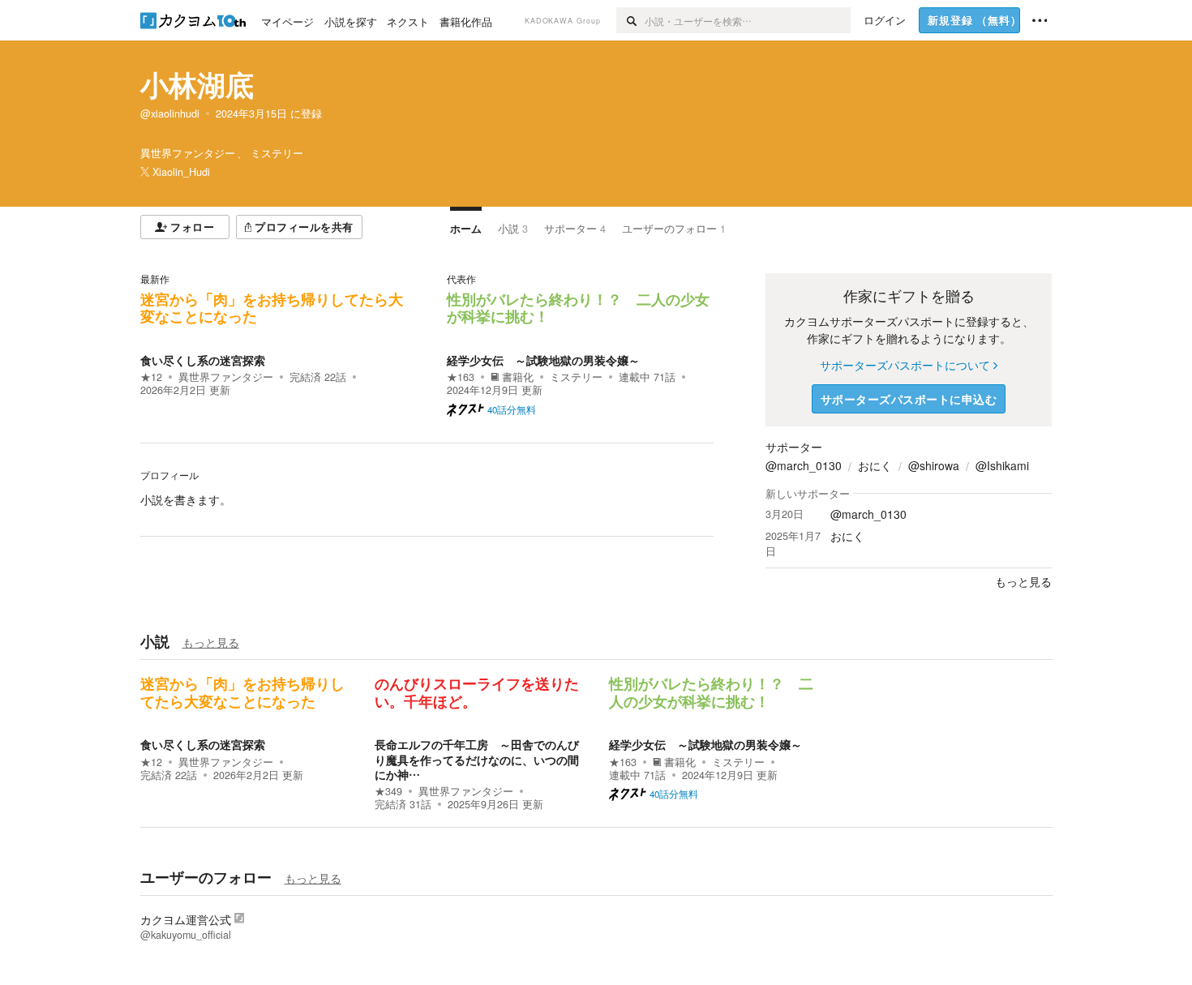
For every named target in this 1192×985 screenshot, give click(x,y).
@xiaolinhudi (169, 113)
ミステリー (576, 377)
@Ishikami (1002, 465)
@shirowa (933, 465)
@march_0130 (803, 465)
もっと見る (210, 642)
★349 (388, 791)
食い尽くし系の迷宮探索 (202, 360)
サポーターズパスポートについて (905, 365)
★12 (151, 376)
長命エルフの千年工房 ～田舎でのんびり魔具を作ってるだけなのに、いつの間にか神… (477, 759)
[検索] (630, 20)
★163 (460, 376)
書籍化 (518, 376)
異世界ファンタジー (225, 377)
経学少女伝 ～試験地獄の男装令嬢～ (543, 360)
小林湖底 (197, 84)
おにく (875, 465)
